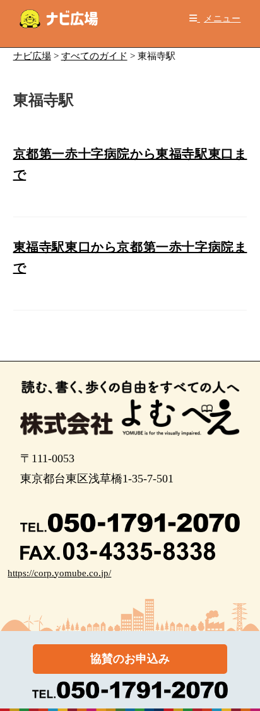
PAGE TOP (242, 679)
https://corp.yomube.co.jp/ (59, 573)
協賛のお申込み (130, 658)
